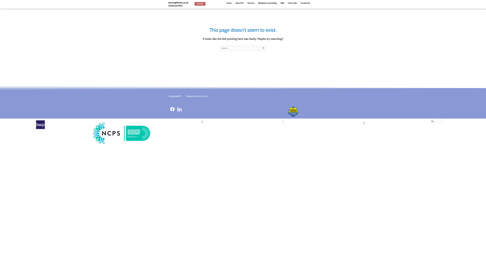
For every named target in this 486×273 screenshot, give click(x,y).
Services (250, 3)
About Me (240, 3)
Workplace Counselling (267, 3)
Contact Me (305, 3)
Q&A (282, 3)
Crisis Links (292, 3)
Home (229, 3)
